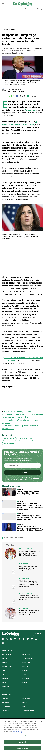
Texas (4, 682)
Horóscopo (5, 711)
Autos (24, 674)
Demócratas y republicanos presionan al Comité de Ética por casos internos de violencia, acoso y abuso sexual (30, 506)
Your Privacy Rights (22, 736)
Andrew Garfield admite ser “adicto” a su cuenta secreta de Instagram (29, 598)
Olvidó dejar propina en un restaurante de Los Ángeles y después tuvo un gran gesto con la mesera (29, 584)
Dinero (4, 670)
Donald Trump (8, 9)
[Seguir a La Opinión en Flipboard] (28, 639)
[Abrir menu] (3, 4)
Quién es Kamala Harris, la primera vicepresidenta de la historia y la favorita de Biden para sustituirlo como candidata (22, 414)
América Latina (27, 658)
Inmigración (26, 654)
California (23, 563)
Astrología (23, 608)
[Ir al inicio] (10, 634)
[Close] (41, 721)
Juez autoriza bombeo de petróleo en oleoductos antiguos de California (28, 568)
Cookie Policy (17, 732)
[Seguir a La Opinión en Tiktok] (19, 639)
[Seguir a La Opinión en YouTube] (15, 639)
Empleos (25, 703)
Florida (24, 682)
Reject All (22, 742)
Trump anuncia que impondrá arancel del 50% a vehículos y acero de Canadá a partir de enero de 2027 (30, 494)
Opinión (25, 670)
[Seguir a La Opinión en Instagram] (11, 639)
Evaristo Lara (16, 89)
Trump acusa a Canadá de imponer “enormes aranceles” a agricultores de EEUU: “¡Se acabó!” (30, 528)
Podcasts (5, 699)
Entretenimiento (25, 549)
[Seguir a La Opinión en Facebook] (3, 639)
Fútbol (26, 9)
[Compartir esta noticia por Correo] (28, 96)
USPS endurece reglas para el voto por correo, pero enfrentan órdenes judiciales (29, 518)
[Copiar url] (33, 96)
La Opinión (5, 30)
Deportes (25, 666)
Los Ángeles (24, 578)
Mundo (4, 658)
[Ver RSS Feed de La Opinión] (3, 643)
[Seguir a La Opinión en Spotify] (36, 639)
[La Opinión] (22, 4)
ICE (18, 9)
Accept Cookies (22, 748)
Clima (24, 707)
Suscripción (6, 707)
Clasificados (26, 699)
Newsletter (5, 703)
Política (12, 30)
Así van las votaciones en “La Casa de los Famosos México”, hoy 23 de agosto (29, 553)
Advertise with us (28, 711)
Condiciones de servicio (27, 479)
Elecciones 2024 (26, 439)
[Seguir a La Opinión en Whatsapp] (32, 639)
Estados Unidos (7, 654)
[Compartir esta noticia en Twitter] (22, 96)
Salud (4, 674)
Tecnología (5, 678)
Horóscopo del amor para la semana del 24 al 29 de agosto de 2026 (29, 612)
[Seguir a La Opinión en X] (7, 639)
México (4, 662)
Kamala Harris (9, 443)
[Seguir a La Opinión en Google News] (24, 639)
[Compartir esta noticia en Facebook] (17, 96)
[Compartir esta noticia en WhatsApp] (11, 96)
